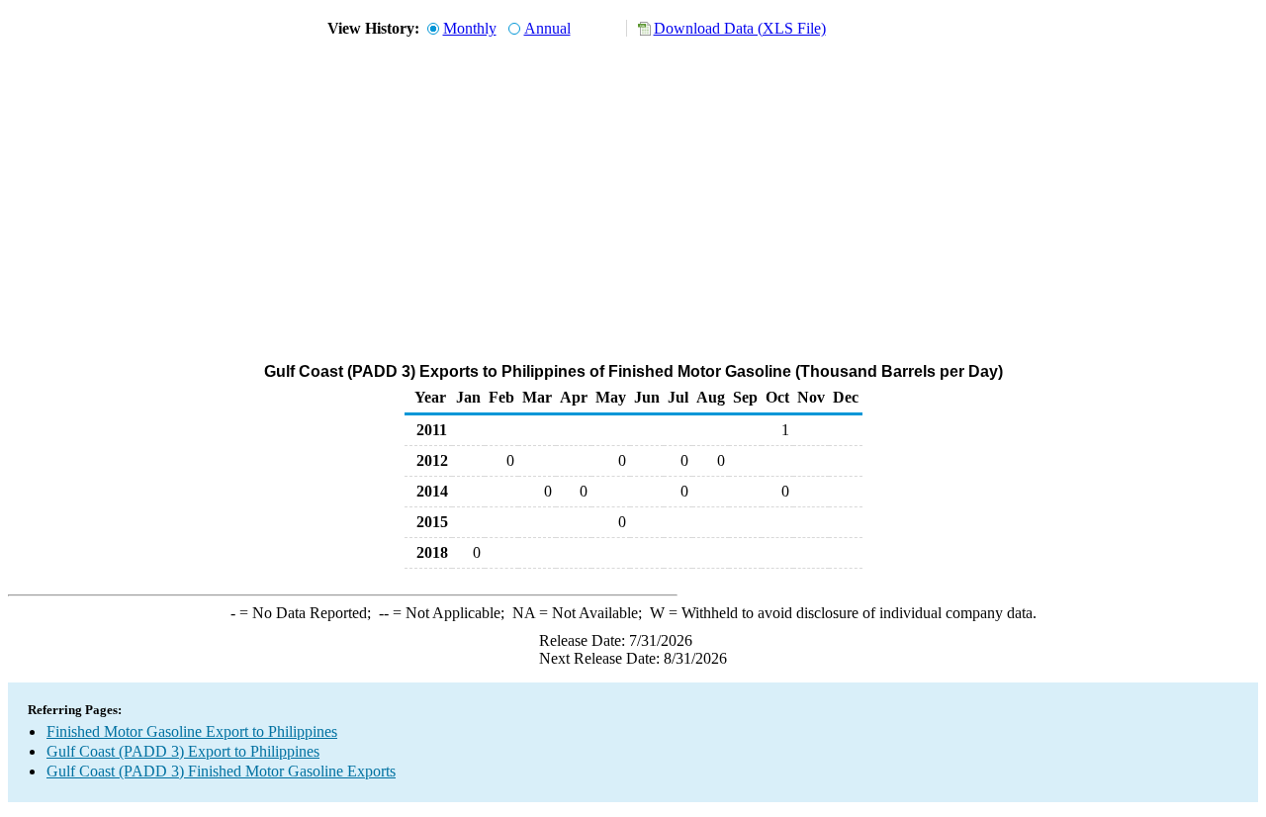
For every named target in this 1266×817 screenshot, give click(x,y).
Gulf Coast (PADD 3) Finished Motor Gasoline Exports (221, 771)
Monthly (470, 28)
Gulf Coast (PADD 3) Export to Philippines (182, 751)
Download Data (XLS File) (740, 28)
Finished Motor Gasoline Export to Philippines (191, 731)
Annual (547, 28)
